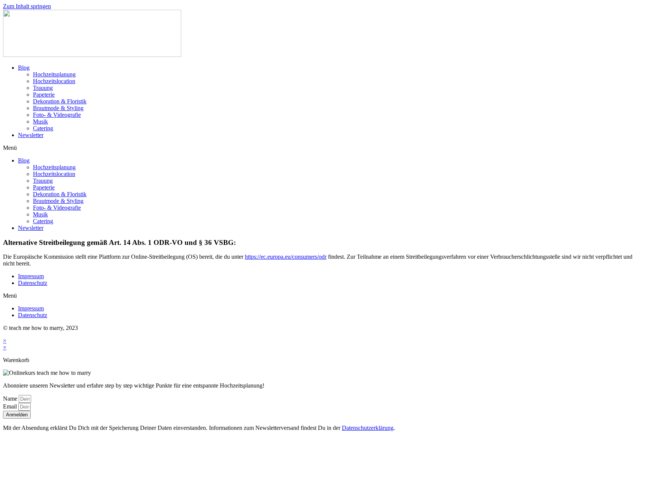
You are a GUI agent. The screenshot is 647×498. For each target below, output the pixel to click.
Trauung (43, 88)
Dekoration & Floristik (59, 101)
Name (11, 398)
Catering (43, 128)
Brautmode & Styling (58, 108)
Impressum (31, 276)
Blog (24, 67)
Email (10, 406)
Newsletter (30, 135)
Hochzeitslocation (54, 81)
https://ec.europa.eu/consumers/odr (285, 256)
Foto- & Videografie (57, 115)
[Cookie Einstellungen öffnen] (59, 491)
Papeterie (44, 94)
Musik (40, 121)
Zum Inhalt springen (27, 6)
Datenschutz (32, 283)
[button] (323, 148)
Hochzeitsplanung (54, 74)
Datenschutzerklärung (368, 428)
